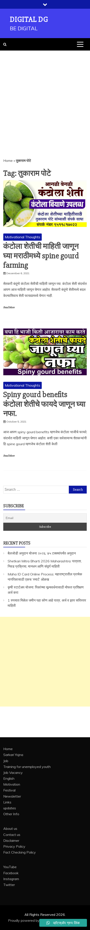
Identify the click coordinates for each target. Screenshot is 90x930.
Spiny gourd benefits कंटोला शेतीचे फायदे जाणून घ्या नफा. (44, 404)
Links (7, 802)
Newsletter (12, 796)
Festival (9, 790)
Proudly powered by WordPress (33, 920)
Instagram (11, 879)
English (8, 778)
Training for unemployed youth (27, 766)
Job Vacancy (13, 772)
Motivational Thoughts (22, 237)
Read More (8, 307)
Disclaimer (11, 840)
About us (10, 828)
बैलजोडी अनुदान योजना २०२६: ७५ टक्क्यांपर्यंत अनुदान (42, 553)
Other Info (11, 814)
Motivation (11, 784)
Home (8, 160)
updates (9, 808)
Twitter (9, 885)
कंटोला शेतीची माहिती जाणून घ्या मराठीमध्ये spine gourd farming (41, 256)
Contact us (11, 834)
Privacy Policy (14, 846)
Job (5, 761)
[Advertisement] (45, 97)
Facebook (11, 873)
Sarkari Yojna (13, 754)
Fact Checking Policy (19, 852)
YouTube (10, 867)
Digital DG (29, 19)
